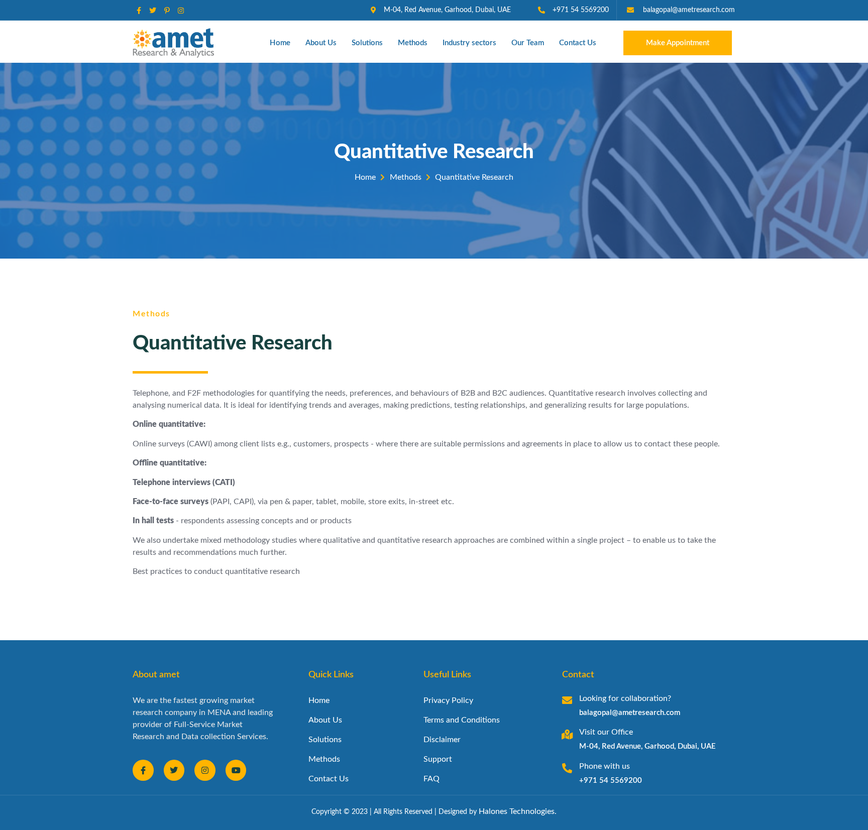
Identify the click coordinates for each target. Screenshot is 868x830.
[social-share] (139, 10)
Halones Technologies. (518, 811)
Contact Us (577, 43)
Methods (412, 43)
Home (280, 43)
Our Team (527, 43)
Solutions (367, 43)
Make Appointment (677, 43)
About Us (321, 43)
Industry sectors (469, 43)
